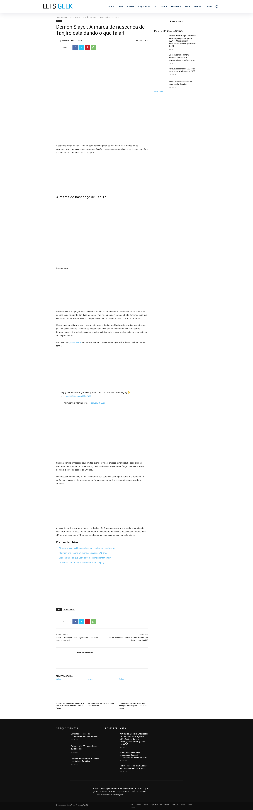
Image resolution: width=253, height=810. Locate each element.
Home (58, 17)
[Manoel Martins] (58, 40)
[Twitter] (81, 47)
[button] (216, 6)
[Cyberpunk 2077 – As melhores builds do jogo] (62, 749)
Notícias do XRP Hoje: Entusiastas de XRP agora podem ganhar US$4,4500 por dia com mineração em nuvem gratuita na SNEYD (182, 41)
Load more (158, 91)
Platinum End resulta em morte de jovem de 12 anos (83, 553)
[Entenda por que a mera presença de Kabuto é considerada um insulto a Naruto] (70, 690)
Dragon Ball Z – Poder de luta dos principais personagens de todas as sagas (133, 705)
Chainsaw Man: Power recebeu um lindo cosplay (81, 562)
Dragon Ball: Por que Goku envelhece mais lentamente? (85, 558)
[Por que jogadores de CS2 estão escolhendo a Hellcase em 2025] (160, 72)
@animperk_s (75, 342)
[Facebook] (75, 47)
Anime (64, 17)
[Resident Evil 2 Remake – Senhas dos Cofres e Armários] (62, 761)
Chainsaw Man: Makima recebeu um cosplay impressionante (87, 548)
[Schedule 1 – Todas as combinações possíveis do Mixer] (62, 737)
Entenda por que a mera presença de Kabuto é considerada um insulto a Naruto (70, 705)
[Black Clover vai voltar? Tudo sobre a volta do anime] (102, 690)
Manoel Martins (68, 41)
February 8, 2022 (98, 403)
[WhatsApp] (93, 47)
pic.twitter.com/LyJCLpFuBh (78, 396)
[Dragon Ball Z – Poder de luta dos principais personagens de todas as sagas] (133, 690)
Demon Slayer (69, 609)
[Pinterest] (87, 47)
